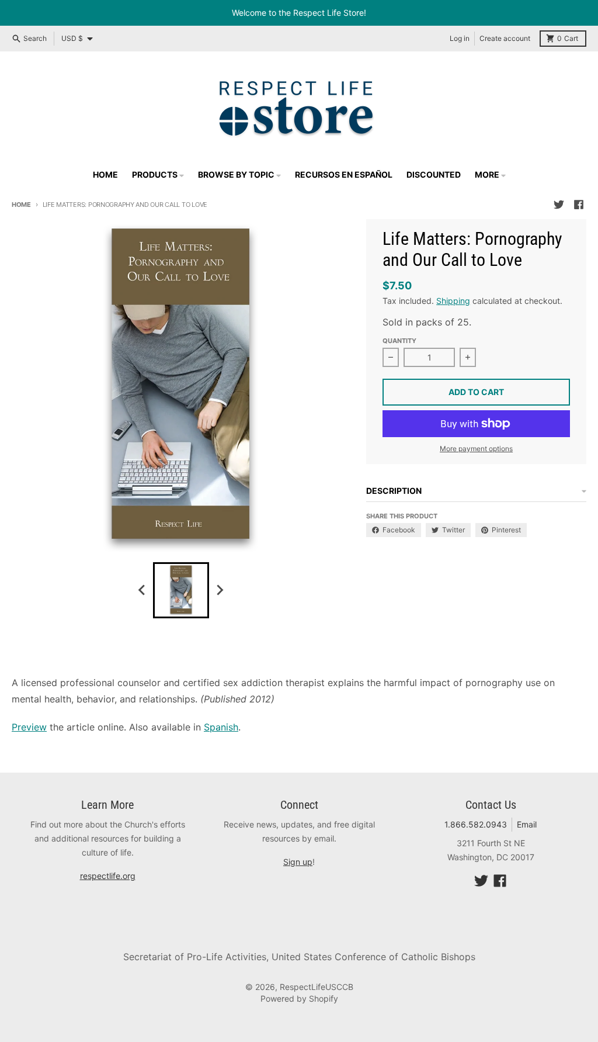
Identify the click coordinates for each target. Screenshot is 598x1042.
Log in (460, 38)
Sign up (297, 862)
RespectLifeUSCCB (316, 987)
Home (21, 204)
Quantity (399, 341)
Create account (504, 38)
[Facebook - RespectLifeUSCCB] (578, 204)
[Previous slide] (142, 590)
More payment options (476, 448)
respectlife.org (107, 876)
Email (527, 824)
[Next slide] (219, 590)
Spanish (221, 727)
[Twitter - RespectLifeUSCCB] (558, 204)
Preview (29, 727)
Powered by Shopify (299, 998)
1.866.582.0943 (475, 824)
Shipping (453, 301)
